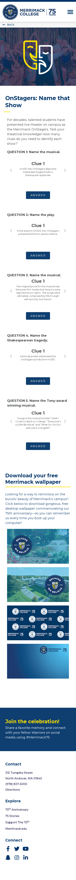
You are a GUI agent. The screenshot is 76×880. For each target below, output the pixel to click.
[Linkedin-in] (25, 857)
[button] (70, 12)
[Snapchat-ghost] (8, 857)
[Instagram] (16, 857)
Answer (38, 195)
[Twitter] (16, 848)
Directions (12, 789)
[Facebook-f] (8, 848)
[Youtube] (25, 848)
